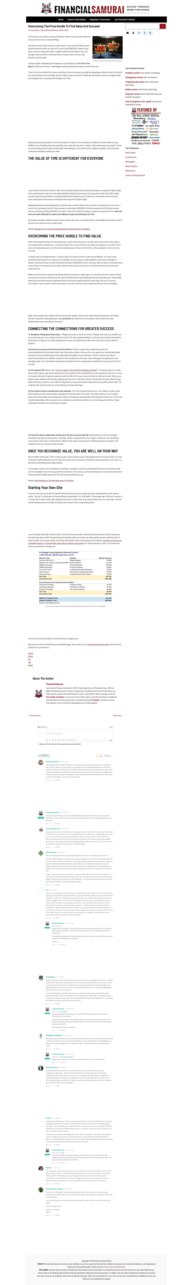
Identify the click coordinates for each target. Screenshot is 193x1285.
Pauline (48, 1168)
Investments (131, 157)
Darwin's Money (51, 1067)
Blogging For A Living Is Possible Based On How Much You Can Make (62, 229)
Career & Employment (135, 175)
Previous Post (34, 715)
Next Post (118, 715)
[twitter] (139, 33)
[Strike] (55, 740)
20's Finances (51, 852)
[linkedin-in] (150, 33)
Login (111, 727)
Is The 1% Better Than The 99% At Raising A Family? (76, 370)
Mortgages (130, 162)
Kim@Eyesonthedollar (66, 1057)
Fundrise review (132, 73)
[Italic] (49, 740)
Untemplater (50, 977)
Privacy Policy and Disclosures (114, 1267)
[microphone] (133, 33)
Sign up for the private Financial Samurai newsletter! (60, 744)
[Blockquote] (63, 740)
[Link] (69, 740)
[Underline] (52, 740)
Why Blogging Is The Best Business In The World (54, 481)
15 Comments (34, 30)
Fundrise (95, 700)
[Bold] (47, 740)
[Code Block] (66, 740)
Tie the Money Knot (53, 829)
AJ (61, 926)
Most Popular (131, 166)
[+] (75, 740)
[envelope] (128, 33)
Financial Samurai (52, 812)
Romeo (62, 1153)
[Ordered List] (58, 740)
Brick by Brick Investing (54, 1189)
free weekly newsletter (55, 697)
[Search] (163, 26)
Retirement (130, 171)
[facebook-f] (145, 33)
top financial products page (98, 644)
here (69, 644)
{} (72, 740)
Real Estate (130, 152)
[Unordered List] (61, 740)
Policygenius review (134, 77)
